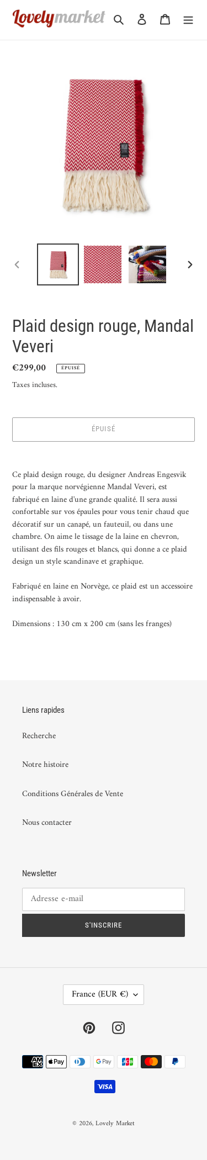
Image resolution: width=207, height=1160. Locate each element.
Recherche (39, 736)
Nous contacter (47, 822)
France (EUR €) (100, 994)
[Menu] (188, 20)
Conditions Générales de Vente (72, 794)
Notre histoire (45, 765)
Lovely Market (115, 1124)
